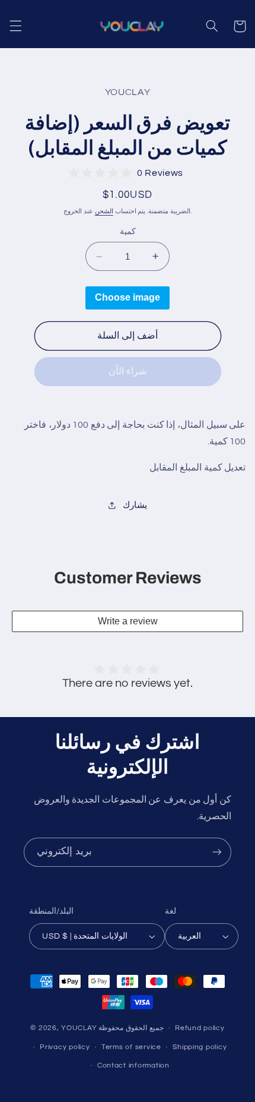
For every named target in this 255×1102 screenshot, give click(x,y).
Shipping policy (200, 1047)
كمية (128, 232)
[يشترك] (217, 852)
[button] (15, 26)
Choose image (127, 297)
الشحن (104, 211)
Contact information (133, 1065)
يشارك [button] (134, 505)
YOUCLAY (79, 1028)
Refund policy (200, 1028)
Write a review (128, 621)
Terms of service (131, 1047)
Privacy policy (65, 1047)
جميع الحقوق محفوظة (130, 1028)
